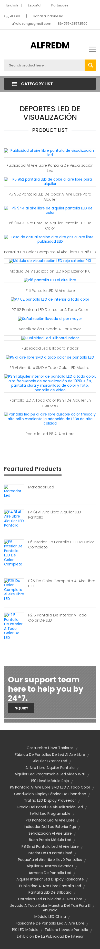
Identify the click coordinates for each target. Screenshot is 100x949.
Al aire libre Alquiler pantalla (50, 767)
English (12, 5)
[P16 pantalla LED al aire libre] (50, 280)
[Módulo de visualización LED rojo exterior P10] (50, 260)
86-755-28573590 (72, 23)
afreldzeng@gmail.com (31, 23)
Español (34, 5)
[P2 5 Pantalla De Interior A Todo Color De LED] (14, 626)
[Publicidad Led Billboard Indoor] (50, 337)
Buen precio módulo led (50, 839)
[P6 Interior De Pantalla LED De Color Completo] (14, 552)
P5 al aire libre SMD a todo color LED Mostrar (50, 367)
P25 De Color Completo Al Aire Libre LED (61, 583)
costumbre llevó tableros (50, 747)
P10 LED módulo (25, 929)
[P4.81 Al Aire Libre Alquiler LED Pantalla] (14, 518)
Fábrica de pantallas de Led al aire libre (50, 754)
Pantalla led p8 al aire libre (50, 433)
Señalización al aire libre (50, 833)
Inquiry (21, 708)
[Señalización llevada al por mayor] (50, 318)
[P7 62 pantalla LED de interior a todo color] (50, 299)
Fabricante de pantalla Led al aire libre (50, 923)
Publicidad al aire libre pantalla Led (50, 885)
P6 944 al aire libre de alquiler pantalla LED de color (50, 226)
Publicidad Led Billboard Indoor (50, 348)
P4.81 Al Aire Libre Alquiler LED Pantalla (54, 515)
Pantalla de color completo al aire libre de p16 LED (50, 252)
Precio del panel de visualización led (50, 807)
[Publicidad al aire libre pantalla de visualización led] (50, 152)
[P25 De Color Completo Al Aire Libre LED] (14, 589)
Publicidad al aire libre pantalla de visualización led (50, 168)
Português (59, 5)
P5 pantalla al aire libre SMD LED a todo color (50, 787)
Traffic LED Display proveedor (50, 800)
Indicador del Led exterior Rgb (50, 826)
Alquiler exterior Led (50, 761)
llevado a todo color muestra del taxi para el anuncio (50, 908)
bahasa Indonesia (48, 16)
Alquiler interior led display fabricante (50, 879)
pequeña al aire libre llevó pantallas (50, 859)
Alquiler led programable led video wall (50, 774)
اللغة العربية (12, 16)
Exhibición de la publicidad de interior (50, 936)
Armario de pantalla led (50, 872)
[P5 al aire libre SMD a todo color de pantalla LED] (50, 357)
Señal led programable (50, 813)
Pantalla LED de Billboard (50, 892)
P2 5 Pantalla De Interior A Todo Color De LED (57, 618)
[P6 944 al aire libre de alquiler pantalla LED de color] (50, 210)
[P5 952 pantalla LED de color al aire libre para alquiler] (50, 181)
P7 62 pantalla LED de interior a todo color (50, 309)
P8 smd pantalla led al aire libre (50, 846)
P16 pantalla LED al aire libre (50, 290)
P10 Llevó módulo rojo (50, 780)
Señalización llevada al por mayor (50, 329)
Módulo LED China (50, 916)
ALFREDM (50, 45)
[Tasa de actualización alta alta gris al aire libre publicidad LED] (50, 239)
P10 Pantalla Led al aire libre (50, 820)
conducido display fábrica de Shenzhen (50, 794)
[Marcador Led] (14, 491)
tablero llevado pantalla (66, 929)
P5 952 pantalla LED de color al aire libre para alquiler (50, 197)
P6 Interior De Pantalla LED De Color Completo (61, 544)
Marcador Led (41, 487)
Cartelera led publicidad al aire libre (50, 899)
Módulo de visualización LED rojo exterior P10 (50, 271)
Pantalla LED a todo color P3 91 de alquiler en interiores (50, 403)
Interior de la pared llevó (50, 852)
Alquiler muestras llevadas (50, 866)
